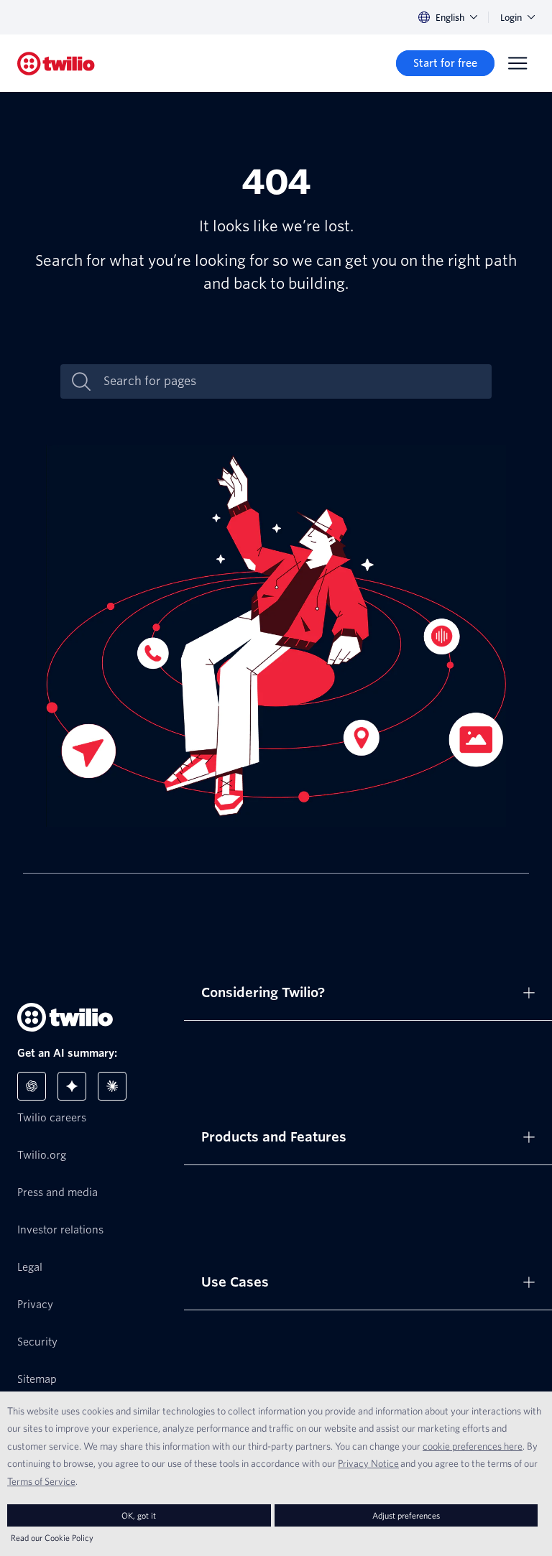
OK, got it (138, 1515)
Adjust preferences (406, 1515)
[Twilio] (56, 64)
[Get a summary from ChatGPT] (31, 1086)
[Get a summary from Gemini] (72, 1086)
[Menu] (517, 63)
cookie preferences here (473, 1446)
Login (511, 17)
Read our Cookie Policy (52, 1537)
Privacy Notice (368, 1463)
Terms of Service (41, 1481)
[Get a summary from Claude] (112, 1086)
